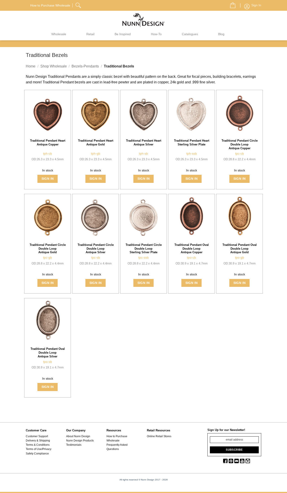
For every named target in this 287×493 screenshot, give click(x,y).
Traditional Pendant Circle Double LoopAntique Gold (48, 248)
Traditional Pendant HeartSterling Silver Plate (191, 142)
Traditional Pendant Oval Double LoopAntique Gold (239, 248)
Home (30, 66)
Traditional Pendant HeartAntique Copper (47, 142)
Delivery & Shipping (38, 440)
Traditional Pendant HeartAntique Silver (143, 142)
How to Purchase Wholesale (117, 438)
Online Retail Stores (159, 436)
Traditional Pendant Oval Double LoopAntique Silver (47, 352)
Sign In (47, 178)
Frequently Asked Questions (117, 447)
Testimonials (73, 444)
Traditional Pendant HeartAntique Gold (95, 142)
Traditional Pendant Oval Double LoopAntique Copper (191, 248)
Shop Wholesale (53, 66)
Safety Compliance (37, 453)
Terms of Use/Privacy (38, 449)
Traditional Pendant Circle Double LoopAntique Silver (96, 248)
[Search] (79, 5)
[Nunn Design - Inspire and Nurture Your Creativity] (143, 20)
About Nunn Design (78, 436)
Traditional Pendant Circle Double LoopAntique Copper (240, 144)
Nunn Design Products (80, 440)
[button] (231, 4)
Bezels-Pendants (85, 66)
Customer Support (37, 436)
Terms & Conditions (38, 444)
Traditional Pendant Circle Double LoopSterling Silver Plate (144, 248)
